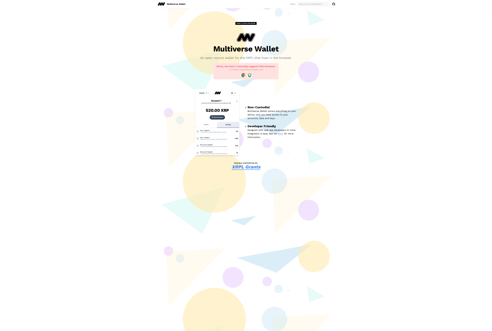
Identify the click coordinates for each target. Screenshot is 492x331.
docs (280, 133)
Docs (292, 4)
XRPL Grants (246, 167)
